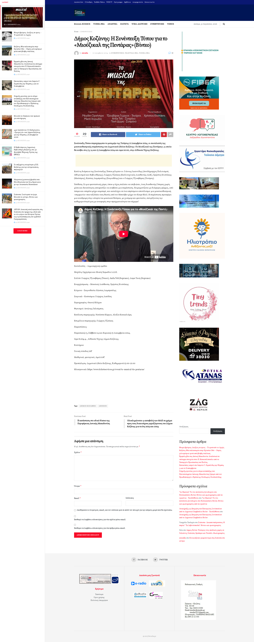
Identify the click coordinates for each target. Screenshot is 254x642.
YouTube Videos (99, 2)
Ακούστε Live (78, 2)
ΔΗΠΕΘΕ (103, 406)
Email (77, 498)
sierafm (85, 53)
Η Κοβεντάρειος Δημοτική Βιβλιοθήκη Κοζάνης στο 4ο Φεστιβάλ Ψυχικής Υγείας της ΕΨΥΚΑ (26, 151)
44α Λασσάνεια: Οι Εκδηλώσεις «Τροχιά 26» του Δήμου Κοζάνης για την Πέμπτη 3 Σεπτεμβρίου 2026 (27, 134)
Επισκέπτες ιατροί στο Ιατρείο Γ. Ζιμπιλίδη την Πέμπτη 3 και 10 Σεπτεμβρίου (27, 83)
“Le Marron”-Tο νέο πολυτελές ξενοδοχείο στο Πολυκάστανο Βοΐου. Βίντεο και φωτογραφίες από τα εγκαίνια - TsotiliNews (201, 495)
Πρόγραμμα (118, 2)
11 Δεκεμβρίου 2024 (100, 53)
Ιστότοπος (130, 498)
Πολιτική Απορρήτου (99, 600)
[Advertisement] (124, 161)
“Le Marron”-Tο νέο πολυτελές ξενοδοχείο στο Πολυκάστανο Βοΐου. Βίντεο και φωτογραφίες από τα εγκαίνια (201, 501)
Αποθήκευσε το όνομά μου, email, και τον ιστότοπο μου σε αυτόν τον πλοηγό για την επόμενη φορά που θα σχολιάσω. (124, 510)
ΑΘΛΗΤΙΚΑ (112, 24)
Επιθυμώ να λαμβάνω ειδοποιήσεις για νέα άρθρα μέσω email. (99, 528)
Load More (22, 231)
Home (76, 32)
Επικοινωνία (150, 2)
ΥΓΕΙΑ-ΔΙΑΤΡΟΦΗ (139, 24)
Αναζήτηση (183, 426)
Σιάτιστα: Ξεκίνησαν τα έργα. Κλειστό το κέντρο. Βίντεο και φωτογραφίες (26, 197)
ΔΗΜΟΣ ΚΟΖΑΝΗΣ (88, 406)
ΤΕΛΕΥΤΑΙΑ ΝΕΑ (131, 53)
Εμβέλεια (127, 2)
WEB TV (109, 2)
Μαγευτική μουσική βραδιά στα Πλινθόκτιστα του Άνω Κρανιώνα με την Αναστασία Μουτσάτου (27, 182)
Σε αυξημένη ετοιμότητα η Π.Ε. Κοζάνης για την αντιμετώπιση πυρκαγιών (26, 167)
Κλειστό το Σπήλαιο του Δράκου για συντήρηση (27, 117)
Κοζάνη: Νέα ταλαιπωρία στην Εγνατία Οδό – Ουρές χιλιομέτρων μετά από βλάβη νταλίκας (28, 49)
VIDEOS (170, 24)
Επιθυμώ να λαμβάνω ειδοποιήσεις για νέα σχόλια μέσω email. (100, 519)
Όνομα (77, 486)
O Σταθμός (88, 2)
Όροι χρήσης (99, 597)
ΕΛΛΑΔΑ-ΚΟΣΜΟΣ (82, 24)
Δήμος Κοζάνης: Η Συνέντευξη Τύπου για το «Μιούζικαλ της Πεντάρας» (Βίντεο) (21, 17)
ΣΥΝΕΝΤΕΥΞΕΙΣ (157, 24)
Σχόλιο (78, 452)
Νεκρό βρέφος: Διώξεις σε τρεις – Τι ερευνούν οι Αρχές (27, 33)
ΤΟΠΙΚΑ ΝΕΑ (99, 24)
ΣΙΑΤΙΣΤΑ (124, 24)
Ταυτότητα (99, 594)
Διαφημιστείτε (137, 2)
